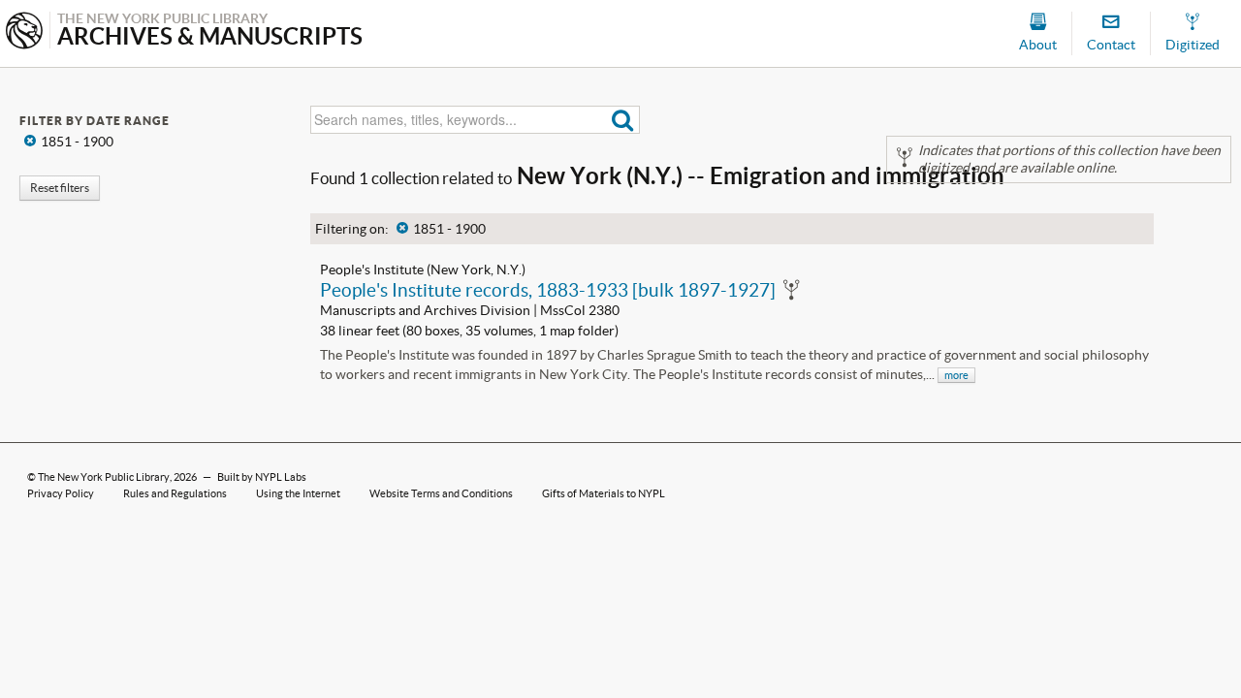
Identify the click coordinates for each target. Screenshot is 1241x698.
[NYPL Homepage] (24, 32)
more (956, 375)
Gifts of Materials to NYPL (603, 493)
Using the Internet (298, 493)
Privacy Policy (60, 493)
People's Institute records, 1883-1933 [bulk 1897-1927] (548, 290)
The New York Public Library (104, 477)
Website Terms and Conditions (441, 493)
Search (623, 120)
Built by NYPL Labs (261, 477)
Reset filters (59, 187)
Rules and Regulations (175, 493)
